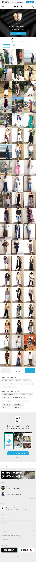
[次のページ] (30, 370)
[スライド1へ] (17, 479)
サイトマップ (5, 522)
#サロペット (5, 383)
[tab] (12, 40)
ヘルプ (3, 518)
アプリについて (18, 457)
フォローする (18, 33)
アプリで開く (30, 2)
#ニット (11, 380)
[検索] (33, 7)
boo (7, 466)
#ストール (29, 383)
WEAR (2, 466)
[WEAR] (18, 7)
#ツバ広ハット (27, 380)
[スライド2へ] (18, 479)
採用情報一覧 (32, 498)
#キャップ (13, 383)
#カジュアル (18, 380)
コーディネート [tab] (6, 45)
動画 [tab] (14, 45)
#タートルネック (6, 387)
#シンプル (4, 380)
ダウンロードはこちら (18, 453)
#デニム (14, 387)
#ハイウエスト (21, 383)
